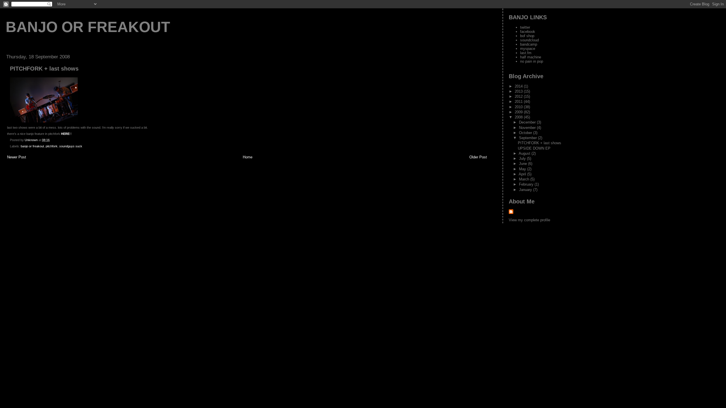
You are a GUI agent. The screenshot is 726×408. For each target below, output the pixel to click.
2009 (519, 112)
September (528, 138)
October (526, 133)
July (523, 158)
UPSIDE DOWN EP (534, 148)
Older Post (478, 157)
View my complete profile (529, 220)
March (524, 179)
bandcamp (528, 44)
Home (247, 157)
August (525, 153)
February (527, 184)
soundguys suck (70, 146)
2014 (519, 86)
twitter (525, 27)
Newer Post (16, 157)
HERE (65, 133)
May (523, 169)
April (523, 174)
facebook (527, 31)
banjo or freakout (88, 27)
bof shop (527, 36)
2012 (519, 96)
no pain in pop (531, 61)
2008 (519, 117)
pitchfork (52, 146)
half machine (530, 57)
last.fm (525, 53)
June (523, 164)
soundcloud (529, 40)
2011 (519, 101)
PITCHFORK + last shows (539, 143)
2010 (519, 107)
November (528, 128)
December (528, 122)
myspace (527, 48)
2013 (519, 91)
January (526, 190)
